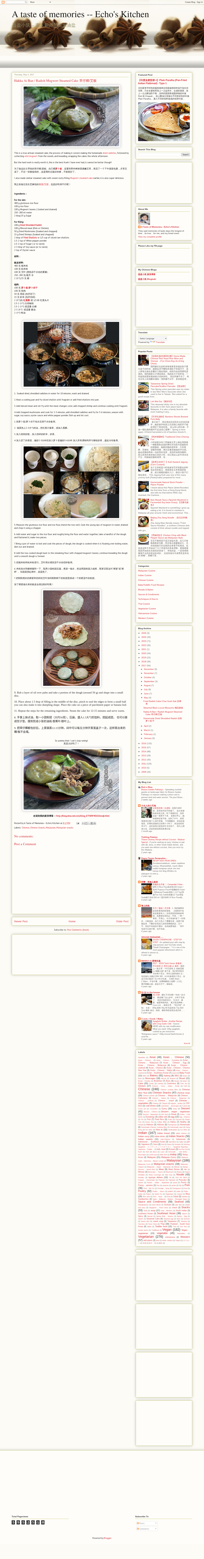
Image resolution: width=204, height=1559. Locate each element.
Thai (162, 1224)
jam (188, 1142)
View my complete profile (150, 237)
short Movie (156, 1205)
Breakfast (158, 1081)
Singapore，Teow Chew (158, 1207)
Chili (185, 1086)
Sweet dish (145, 1221)
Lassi (162, 1152)
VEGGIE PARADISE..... (152, 937)
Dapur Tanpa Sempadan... (154, 858)
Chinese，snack (166, 1101)
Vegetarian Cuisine (147, 608)
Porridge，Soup (163, 1188)
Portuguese (176, 1188)
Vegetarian (146, 1236)
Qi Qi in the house (150, 992)
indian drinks (159, 1136)
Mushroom (170, 1172)
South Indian (181, 1211)
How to (159, 1129)
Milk (185, 1169)
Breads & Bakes (145, 589)
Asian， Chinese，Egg (174, 1063)
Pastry (184, 1182)
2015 (144, 747)
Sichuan (167, 1205)
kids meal (161, 1149)
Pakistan (162, 1180)
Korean (172, 1149)
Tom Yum (183, 1226)
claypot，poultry (176, 1103)
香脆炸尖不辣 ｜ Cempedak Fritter (168, 884)
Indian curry (143, 1136)
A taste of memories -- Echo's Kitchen (80, 14)
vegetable (162, 1233)
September (149, 681)
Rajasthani (169, 1194)
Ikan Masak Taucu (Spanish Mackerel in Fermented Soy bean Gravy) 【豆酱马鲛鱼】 (170, 502)
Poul (185, 1188)
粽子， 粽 (152, 1243)
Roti (168, 1196)
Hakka (173, 1122)
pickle (174, 1185)
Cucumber (154, 1109)
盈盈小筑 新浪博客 (146, 274)
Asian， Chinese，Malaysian (152, 1065)
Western (185, 1236)
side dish (178, 1205)
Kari (162, 1144)
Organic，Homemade (146, 1180)
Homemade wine (176, 1127)
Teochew (141, 1224)
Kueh (140, 1152)
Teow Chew (152, 1224)
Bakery (154, 1075)
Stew (178, 1219)
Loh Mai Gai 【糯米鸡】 (162, 401)
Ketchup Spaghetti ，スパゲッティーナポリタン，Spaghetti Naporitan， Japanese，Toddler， (164, 1146)
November (149, 673)
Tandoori (184, 1221)
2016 (144, 743)
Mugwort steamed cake (81, 178)
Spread (149, 1216)
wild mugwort (31, 156)
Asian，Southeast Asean (158, 1073)
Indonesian (180, 1139)
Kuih (147, 1152)
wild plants (147, 1240)
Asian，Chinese (156, 1068)
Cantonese (171, 1083)
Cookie (184, 1106)
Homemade (185, 1125)
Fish (149, 1119)
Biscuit (163, 1078)
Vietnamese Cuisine (147, 613)
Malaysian (51, 827)
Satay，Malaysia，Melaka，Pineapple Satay (170, 1199)
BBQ (177, 1076)
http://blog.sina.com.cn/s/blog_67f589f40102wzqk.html (82, 815)
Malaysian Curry (144, 1164)
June (146, 693)
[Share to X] (89, 823)
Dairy (175, 1109)
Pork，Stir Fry (149, 1188)
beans (185, 1076)
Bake (145, 1076)
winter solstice (167, 1240)
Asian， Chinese (173, 1057)
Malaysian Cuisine (146, 570)
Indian (142, 1133)
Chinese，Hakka (159, 1098)
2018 (144, 661)
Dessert (185, 1108)
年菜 (144, 1243)
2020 (144, 653)
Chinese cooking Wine (169, 1089)
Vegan (167, 1229)
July (146, 689)
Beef (139, 1078)
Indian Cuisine (145, 575)
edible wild (162, 1117)
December (149, 669)
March (147, 730)
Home (72, 921)
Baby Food (185, 1073)
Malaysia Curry (168, 1157)
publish (170, 1191)
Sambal (184, 1196)
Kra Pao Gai (182, 1149)
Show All (187, 1043)
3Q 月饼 (156, 995)
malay (173, 1154)
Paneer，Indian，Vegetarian (158, 1182)
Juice (155, 1144)
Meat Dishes (174, 1169)
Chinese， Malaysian (167, 1096)
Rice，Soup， (158, 1196)
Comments (144, 1528)
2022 (144, 645)
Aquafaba (141, 1057)
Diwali (173, 1114)
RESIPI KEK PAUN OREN (165, 861)
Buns (168, 1081)
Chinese (25, 827)
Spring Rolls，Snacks (164, 1216)
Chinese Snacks (37, 827)
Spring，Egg (182, 1216)
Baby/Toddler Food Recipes (151, 585)
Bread (182, 1078)
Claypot (164, 1103)
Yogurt (178, 1240)
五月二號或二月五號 (162, 908)
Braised (172, 1078)
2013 (144, 755)
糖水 (160, 1243)
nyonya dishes (155, 1177)
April (146, 726)
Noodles (141, 1177)
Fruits (170, 1119)
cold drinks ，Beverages (170, 1106)
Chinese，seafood (145, 1101)
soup (153, 1210)
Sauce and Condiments (152, 1201)
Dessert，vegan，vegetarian (175, 1111)
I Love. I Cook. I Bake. (152, 1019)
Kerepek (178, 1144)
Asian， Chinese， (145, 1060)
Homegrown (172, 1125)
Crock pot (142, 1109)
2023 (144, 641)
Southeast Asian (166, 1213)
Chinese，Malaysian (178, 1098)
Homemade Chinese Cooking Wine (154, 1127)
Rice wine (146, 1196)
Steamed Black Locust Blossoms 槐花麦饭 (163, 708)
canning (160, 1083)
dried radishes (109, 153)
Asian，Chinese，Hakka (161, 1070)
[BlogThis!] (86, 823)
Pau (158, 1185)
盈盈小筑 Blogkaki (147, 279)
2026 (144, 633)
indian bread (163, 1133)
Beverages (150, 1078)
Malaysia (151, 1157)
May (146, 697)
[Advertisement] (84, 48)
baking (167, 1075)
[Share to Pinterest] (94, 823)
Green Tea (149, 1122)
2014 (144, 751)
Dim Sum (164, 1114)
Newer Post (21, 921)
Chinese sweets (149, 1095)
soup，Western (166, 1210)
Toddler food (161, 1226)
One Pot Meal (181, 1177)
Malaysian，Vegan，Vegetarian (159, 1167)
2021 (144, 649)
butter (185, 1081)
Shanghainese (143, 1205)
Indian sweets (145, 1139)
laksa (155, 1152)
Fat (142, 1119)
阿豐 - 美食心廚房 (149, 882)
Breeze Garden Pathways (152, 789)
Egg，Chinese (184, 1117)
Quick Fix (158, 1194)
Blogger (107, 1538)
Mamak (177, 1167)
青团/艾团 (44, 184)
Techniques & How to (148, 599)
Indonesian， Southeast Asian (151, 1142)
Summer (187, 1219)
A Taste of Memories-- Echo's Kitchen (160, 227)
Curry (164, 1108)
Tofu (174, 1226)
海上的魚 (145, 905)
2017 (144, 665)
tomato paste (143, 1230)
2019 (144, 657)
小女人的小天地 (148, 805)
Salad (175, 1197)
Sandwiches (143, 1199)
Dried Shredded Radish (31, 225)
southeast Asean (145, 1214)
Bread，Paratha (144, 1081)
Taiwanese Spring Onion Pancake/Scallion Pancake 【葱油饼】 (169, 384)
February (148, 734)
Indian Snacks (177, 1136)
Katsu (169, 1144)
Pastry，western (145, 1185)
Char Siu (183, 1083)
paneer (140, 1182)
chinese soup (183, 1093)
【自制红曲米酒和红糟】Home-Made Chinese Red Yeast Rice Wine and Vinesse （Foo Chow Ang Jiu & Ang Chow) (168, 360)
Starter (140, 1219)
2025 (144, 637)
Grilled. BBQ (162, 1122)
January (148, 738)
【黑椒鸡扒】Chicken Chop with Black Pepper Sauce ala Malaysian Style (168, 536)
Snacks (185, 1207)
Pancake (183, 1180)
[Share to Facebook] (91, 823)
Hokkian (149, 1125)
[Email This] (83, 823)
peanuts (165, 1185)
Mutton (179, 1172)
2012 (144, 759)
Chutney (155, 1103)
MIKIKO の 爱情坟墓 (151, 961)
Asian (152, 1057)
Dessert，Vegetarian (150, 1114)
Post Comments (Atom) (78, 929)
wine (157, 1240)
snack (174, 1208)
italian (181, 1142)
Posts (142, 1523)
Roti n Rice (146, 787)
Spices (184, 1213)
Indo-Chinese (165, 1139)
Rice (188, 1194)
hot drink (148, 1130)
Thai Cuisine (144, 604)
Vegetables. (181, 1233)
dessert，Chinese (150, 1112)
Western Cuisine (146, 618)
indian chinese (181, 1133)
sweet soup (158, 1221)
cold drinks (151, 1106)
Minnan (141, 1172)
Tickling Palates (149, 837)
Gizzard (178, 1119)
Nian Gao (168, 1175)
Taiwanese (172, 1221)
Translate (160, 342)
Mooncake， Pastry (155, 1172)
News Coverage (155, 1175)
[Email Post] (77, 823)
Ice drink (183, 1130)
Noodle (180, 1174)
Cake (140, 1083)
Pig (180, 1185)
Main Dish (163, 1155)
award (174, 1073)
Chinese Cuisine (146, 580)
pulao (178, 1191)
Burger (176, 1081)
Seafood (179, 1201)
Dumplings (150, 1117)
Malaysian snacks (64, 827)
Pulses (148, 1194)
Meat (161, 1169)
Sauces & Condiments (148, 594)
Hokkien (160, 1125)
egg (172, 1117)
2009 (144, 772)
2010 (144, 768)
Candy (151, 1083)
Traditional (155, 1230)
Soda (145, 1210)
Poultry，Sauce (158, 1191)
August (147, 685)
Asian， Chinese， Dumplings (167, 1060)
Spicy (140, 1216)
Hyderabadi (172, 1130)
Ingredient (172, 1142)
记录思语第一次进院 (162, 808)
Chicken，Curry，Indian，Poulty (166, 1086)
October (148, 677)
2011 (144, 763)
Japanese (145, 1144)
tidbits (149, 1226)
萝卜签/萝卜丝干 (29, 287)
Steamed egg (168, 1219)
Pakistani (172, 1180)
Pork (187, 1185)
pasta (175, 1182)
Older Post (122, 921)
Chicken (142, 1086)
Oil (170, 1177)
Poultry (142, 1191)
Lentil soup (153, 1155)
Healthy (183, 1122)
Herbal (140, 1125)
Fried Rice (159, 1119)
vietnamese (170, 1237)
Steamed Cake (153, 1219)
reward (179, 1194)
